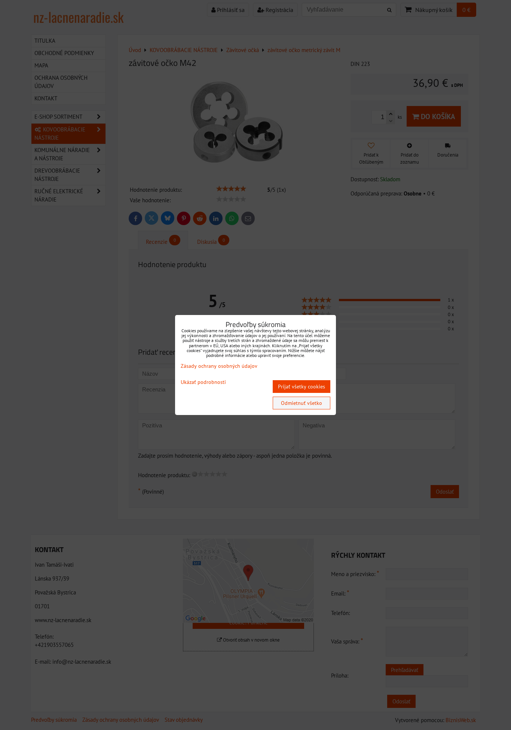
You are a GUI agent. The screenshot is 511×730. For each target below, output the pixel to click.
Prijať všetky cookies (301, 386)
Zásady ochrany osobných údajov (219, 366)
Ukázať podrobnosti (203, 382)
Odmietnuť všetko (301, 403)
